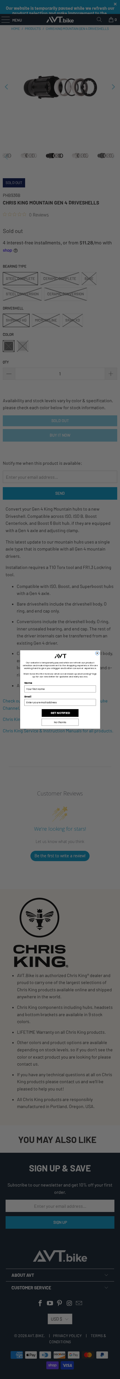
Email (27, 696)
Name (28, 683)
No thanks (60, 722)
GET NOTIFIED (59, 713)
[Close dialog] (97, 653)
